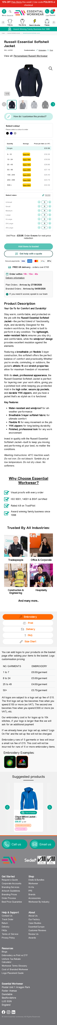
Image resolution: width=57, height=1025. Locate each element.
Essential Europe (36, 927)
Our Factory (34, 919)
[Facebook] (4, 1011)
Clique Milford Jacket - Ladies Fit (26, 818)
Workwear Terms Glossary (14, 966)
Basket (52, 10)
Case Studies (34, 923)
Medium (9, 211)
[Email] (34, 844)
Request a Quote (10, 880)
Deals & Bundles (36, 880)
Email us (45, 844)
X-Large (9, 219)
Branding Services (10, 887)
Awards (32, 938)
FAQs (4, 930)
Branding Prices (9, 894)
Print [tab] (30, 623)
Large (8, 215)
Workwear (33, 883)
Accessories (34, 898)
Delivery (5, 927)
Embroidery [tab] (30, 616)
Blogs (4, 952)
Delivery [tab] (30, 629)
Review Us (33, 934)
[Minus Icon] (39, 202)
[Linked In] (13, 1011)
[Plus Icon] (49, 202)
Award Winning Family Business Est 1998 (31, 29)
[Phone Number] (6, 844)
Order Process (9, 898)
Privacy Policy (8, 938)
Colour (16, 126)
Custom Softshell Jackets (13, 33)
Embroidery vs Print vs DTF (15, 955)
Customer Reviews (37, 930)
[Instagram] (9, 1011)
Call (47, 15)
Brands (31, 894)
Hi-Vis (31, 887)
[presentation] (3, 22)
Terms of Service (10, 934)
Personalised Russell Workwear (31, 56)
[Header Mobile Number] (47, 11)
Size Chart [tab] (30, 641)
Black (7, 133)
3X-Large (9, 228)
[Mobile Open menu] (10, 11)
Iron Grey (15, 133)
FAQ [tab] (30, 635)
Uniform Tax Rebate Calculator (11, 960)
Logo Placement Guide (13, 973)
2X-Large (9, 223)
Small (8, 206)
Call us (16, 844)
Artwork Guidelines (11, 891)
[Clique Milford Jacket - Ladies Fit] (28, 798)
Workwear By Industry (38, 902)
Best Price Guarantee (12, 902)
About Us (33, 916)
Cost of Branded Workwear (15, 969)
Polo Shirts (16, 2)
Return (5, 923)
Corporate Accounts (11, 883)
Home (3, 33)
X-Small (9, 202)
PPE (30, 891)
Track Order (7, 919)
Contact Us (7, 916)
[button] (7, 807)
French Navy (11, 133)
